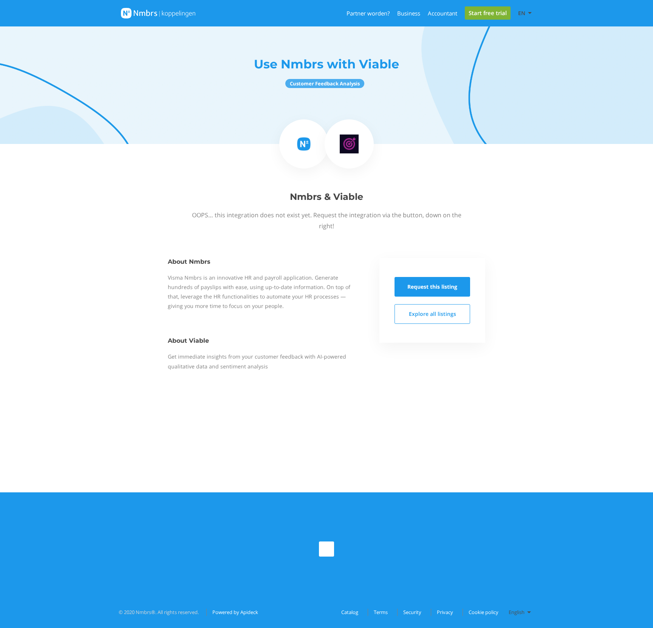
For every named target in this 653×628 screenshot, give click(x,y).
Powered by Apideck (235, 612)
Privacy (445, 612)
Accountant (442, 13)
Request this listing (432, 286)
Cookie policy (483, 612)
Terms (381, 612)
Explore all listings (432, 313)
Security (412, 612)
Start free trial (488, 13)
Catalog (349, 612)
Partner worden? (368, 13)
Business (408, 13)
